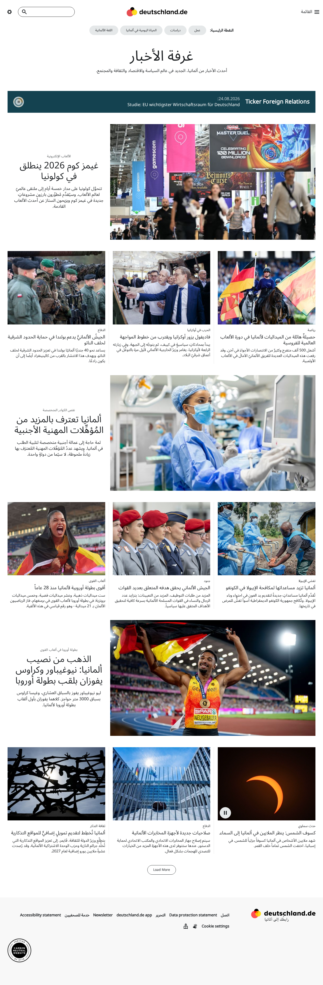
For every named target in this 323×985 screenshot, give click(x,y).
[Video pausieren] (225, 813)
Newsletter (103, 915)
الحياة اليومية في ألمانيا (141, 30)
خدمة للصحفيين (77, 915)
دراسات (175, 30)
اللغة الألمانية (103, 30)
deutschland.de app (134, 915)
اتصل (225, 915)
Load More (161, 869)
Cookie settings (215, 926)
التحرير (161, 915)
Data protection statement (193, 915)
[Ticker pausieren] (19, 102)
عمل (197, 30)
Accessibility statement (40, 915)
